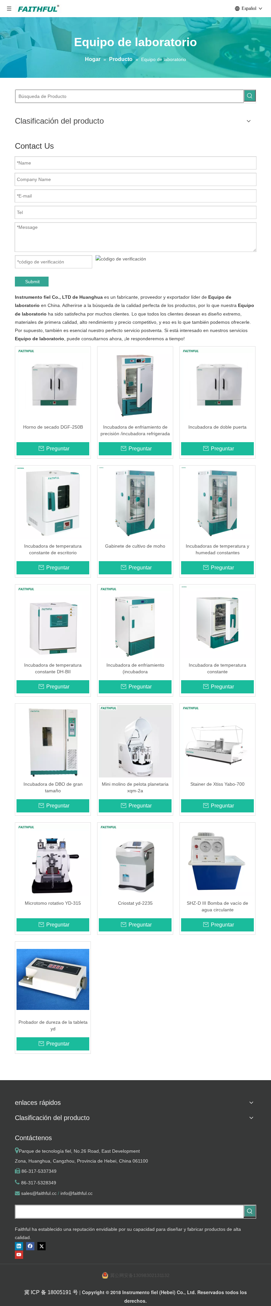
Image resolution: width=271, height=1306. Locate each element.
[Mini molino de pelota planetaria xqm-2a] (135, 741)
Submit (32, 281)
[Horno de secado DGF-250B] (53, 383)
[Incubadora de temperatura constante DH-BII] (53, 621)
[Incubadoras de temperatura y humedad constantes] (217, 502)
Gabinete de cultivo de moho (135, 546)
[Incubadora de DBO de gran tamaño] (53, 741)
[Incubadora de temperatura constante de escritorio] (53, 502)
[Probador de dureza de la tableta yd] (53, 979)
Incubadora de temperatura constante (217, 668)
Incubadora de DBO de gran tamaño (53, 787)
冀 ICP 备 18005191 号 (51, 1292)
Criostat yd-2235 (135, 903)
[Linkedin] (19, 1246)
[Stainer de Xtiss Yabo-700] (217, 741)
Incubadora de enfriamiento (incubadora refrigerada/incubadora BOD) (135, 668)
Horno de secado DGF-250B (53, 427)
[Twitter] (41, 1246)
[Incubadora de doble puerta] (217, 383)
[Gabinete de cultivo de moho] (135, 502)
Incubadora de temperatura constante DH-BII (53, 668)
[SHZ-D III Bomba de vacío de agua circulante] (217, 860)
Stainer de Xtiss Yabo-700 (217, 784)
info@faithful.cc (76, 1193)
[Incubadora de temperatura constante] (217, 621)
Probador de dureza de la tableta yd (53, 1025)
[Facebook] (30, 1246)
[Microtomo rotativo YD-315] (53, 860)
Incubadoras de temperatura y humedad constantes (217, 549)
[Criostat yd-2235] (135, 860)
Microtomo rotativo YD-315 (53, 903)
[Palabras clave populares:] (250, 96)
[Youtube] (19, 1255)
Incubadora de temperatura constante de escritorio (53, 549)
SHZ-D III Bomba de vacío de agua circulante (217, 906)
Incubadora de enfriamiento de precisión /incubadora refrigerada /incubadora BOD (135, 430)
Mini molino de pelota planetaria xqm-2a (135, 787)
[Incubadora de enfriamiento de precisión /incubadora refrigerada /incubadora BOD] (135, 383)
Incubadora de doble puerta (217, 427)
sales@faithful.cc (39, 1193)
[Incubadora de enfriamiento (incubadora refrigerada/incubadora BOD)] (135, 621)
